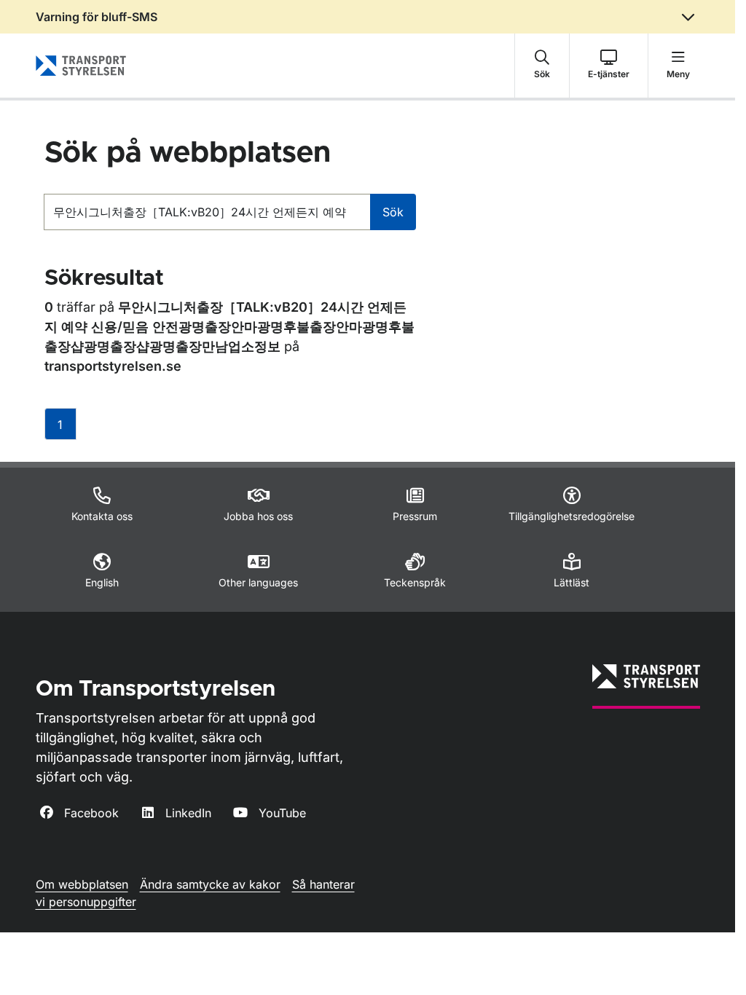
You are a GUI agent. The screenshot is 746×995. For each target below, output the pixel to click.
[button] (542, 66)
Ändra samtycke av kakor (210, 884)
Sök (393, 212)
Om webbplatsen (82, 884)
